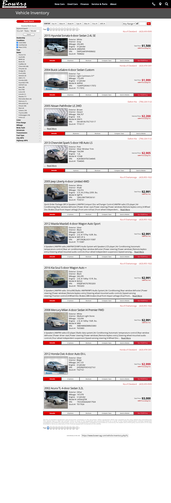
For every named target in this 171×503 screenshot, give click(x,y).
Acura (21, 55)
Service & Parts (99, 4)
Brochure (88, 60)
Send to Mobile (124, 60)
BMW (20, 59)
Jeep (20, 87)
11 (77, 29)
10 (73, 29)
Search (29, 34)
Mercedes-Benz (24, 99)
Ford (20, 73)
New (20, 47)
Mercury (22, 101)
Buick (20, 62)
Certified (22, 45)
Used (20, 43)
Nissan (21, 106)
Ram (20, 108)
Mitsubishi (22, 103)
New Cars (60, 4)
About (113, 4)
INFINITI (22, 85)
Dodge (21, 71)
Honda (21, 80)
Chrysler (21, 69)
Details (52, 60)
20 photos (70, 60)
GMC (20, 78)
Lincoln (21, 94)
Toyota (21, 113)
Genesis (21, 76)
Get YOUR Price (143, 61)
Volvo (21, 117)
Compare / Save (106, 60)
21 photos (70, 214)
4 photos (76, 170)
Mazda (21, 96)
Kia (20, 89)
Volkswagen (23, 115)
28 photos (76, 133)
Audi (20, 57)
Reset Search (29, 21)
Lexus (21, 92)
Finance (84, 4)
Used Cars (72, 4)
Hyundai (22, 83)
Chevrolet (22, 66)
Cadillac (21, 64)
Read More (52, 128)
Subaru (21, 110)
